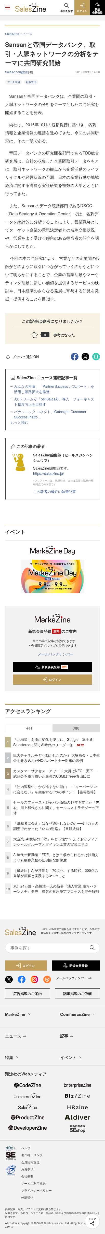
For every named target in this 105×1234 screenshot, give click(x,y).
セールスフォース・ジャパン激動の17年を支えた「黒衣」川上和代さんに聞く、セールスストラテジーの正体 (56, 807)
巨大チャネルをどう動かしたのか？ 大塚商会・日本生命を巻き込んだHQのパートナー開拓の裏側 (56, 758)
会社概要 (27, 1176)
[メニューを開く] (7, 7)
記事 (64, 1036)
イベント (68, 1057)
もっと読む (19, 422)
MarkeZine (15, 1014)
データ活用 (13, 82)
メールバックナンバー (55, 654)
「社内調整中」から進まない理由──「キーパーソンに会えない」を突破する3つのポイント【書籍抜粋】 (55, 789)
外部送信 (27, 1197)
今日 (29, 728)
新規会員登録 (54, 667)
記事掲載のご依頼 (77, 993)
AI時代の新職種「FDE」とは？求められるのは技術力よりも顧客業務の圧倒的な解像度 (56, 857)
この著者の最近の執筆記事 (54, 491)
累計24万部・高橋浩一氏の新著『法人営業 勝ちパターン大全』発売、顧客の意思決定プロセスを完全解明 (56, 888)
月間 (76, 728)
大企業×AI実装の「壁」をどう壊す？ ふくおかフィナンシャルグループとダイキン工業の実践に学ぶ (55, 841)
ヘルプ (25, 1148)
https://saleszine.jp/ (48, 473)
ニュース (13, 1036)
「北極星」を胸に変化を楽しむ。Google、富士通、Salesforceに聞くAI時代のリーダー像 (54, 742)
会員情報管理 (30, 1162)
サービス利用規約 (33, 1183)
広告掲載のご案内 (27, 993)
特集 (9, 1057)
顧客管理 (31, 82)
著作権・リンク (32, 1155)
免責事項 (27, 1169)
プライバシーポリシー (36, 1190)
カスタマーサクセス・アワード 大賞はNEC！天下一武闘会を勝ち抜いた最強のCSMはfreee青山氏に (55, 773)
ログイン (55, 679)
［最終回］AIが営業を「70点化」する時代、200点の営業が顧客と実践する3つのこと (55, 873)
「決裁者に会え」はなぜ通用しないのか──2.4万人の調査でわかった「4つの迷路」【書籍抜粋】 (55, 826)
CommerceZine (75, 1014)
